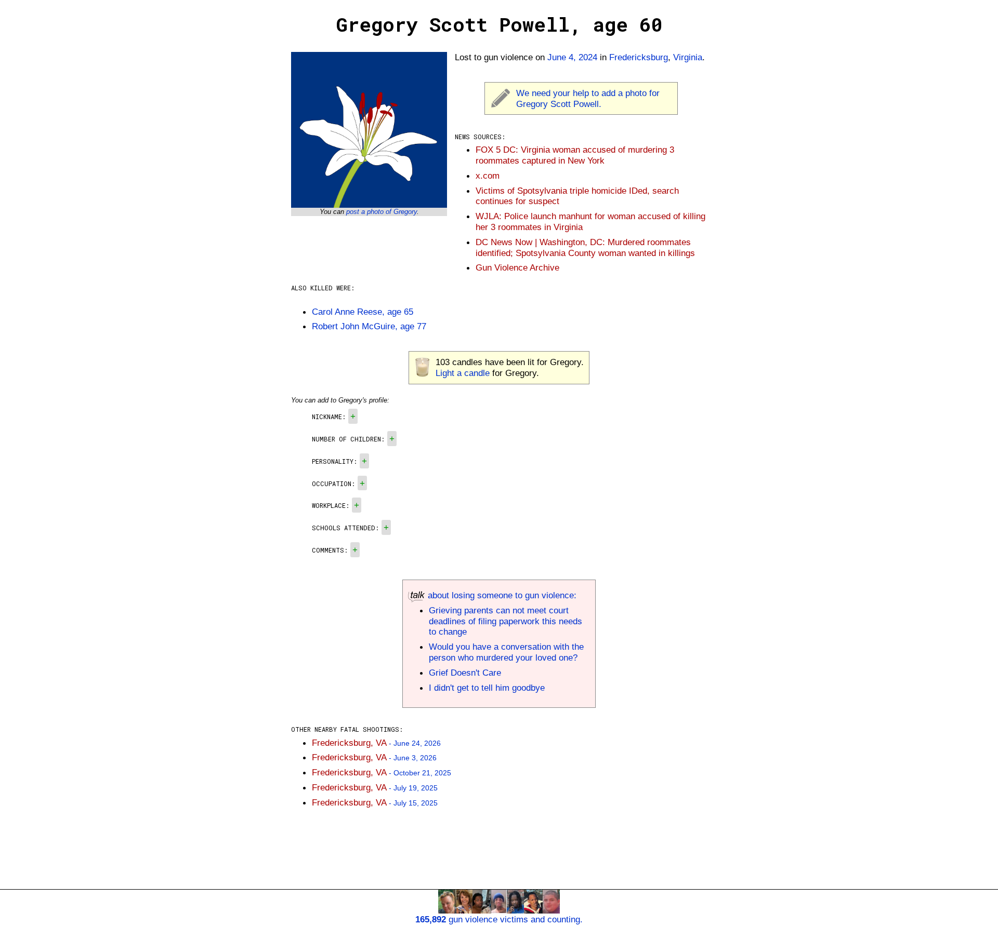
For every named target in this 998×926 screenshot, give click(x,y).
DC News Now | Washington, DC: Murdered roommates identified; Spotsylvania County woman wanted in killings (585, 247)
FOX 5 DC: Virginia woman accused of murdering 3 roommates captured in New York (575, 155)
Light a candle (463, 373)
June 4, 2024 (572, 57)
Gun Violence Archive (517, 267)
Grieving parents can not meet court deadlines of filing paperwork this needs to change (505, 621)
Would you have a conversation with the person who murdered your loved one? (506, 652)
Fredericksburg (638, 57)
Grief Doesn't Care (465, 672)
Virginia (687, 57)
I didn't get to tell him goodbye (487, 687)
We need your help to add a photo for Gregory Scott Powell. (588, 98)
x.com (488, 175)
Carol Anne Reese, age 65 (362, 311)
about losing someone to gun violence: (500, 595)
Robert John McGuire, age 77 (369, 326)
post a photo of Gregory (381, 212)
